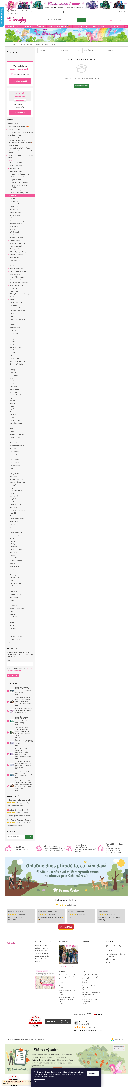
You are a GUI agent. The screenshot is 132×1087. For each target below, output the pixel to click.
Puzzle (12, 263)
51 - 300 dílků (14, 375)
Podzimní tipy (63, 986)
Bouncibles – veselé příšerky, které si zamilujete (91, 994)
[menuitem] (13, 26)
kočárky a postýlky (16, 505)
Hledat (81, 20)
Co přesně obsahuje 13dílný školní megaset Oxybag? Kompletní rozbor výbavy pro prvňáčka (68, 978)
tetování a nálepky (15, 530)
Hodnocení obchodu (66, 900)
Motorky (13, 196)
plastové (12, 426)
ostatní (12, 322)
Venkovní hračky (15, 240)
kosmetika (13, 314)
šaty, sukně (13, 547)
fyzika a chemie (15, 566)
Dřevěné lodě (14, 232)
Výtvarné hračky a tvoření (18, 271)
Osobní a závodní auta (18, 177)
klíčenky (12, 544)
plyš (11, 589)
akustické (13, 513)
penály (12, 600)
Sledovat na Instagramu (70, 967)
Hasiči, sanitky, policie (18, 190)
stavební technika (15, 420)
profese (12, 440)
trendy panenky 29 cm (17, 479)
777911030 (112, 962)
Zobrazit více (66, 927)
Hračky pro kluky (15, 169)
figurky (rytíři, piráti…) (17, 364)
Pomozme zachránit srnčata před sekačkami (91, 987)
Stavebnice (13, 266)
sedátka (12, 555)
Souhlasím (93, 1073)
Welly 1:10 (14, 201)
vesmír (12, 409)
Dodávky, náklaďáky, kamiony (20, 193)
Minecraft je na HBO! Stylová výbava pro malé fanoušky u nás (67, 1000)
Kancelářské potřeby (14, 135)
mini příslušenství (15, 395)
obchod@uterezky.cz (116, 946)
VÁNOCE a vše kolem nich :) (16, 639)
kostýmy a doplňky (16, 437)
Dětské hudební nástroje (17, 243)
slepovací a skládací (16, 308)
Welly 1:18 (14, 198)
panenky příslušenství (16, 347)
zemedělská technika (16, 423)
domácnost (13, 443)
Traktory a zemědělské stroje (20, 174)
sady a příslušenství (16, 359)
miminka (12, 384)
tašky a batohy (14, 535)
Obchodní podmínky (55, 12)
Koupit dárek (20, 112)
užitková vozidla (15, 471)
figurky (12, 339)
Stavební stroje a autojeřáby (20, 183)
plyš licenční (13, 336)
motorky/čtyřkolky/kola (17, 319)
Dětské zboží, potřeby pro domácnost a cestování (20, 152)
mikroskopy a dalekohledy (18, 510)
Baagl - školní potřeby (14, 130)
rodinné (12, 325)
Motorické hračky (15, 260)
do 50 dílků (13, 448)
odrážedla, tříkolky (16, 586)
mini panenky (14, 333)
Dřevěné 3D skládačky (17, 246)
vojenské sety (14, 578)
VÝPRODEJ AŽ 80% (13, 124)
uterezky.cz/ (113, 959)
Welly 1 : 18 (14, 207)
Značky (10, 642)
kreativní (12, 316)
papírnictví (13, 398)
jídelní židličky (14, 558)
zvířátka (12, 342)
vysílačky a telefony (16, 595)
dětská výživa (14, 575)
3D (10, 457)
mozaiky (12, 524)
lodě (11, 580)
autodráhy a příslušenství (18, 311)
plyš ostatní (13, 552)
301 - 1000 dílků (14, 451)
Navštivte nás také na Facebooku (117, 955)
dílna (11, 429)
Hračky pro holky (15, 249)
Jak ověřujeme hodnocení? (43, 953)
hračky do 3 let (14, 474)
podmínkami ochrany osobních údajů (20, 670)
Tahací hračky (14, 291)
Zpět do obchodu (81, 86)
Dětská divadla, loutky (17, 285)
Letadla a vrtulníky (16, 224)
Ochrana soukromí (41, 951)
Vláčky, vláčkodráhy (16, 166)
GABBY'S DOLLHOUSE (16, 631)
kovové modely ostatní (17, 519)
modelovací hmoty (15, 328)
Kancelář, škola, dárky (14, 138)
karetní (12, 378)
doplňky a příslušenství (17, 434)
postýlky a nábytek (16, 561)
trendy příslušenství (16, 485)
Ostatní (12, 235)
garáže (12, 432)
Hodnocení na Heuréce (42, 956)
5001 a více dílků (15, 465)
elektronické (14, 496)
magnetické (13, 572)
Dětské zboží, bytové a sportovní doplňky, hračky (21, 156)
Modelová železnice (16, 238)
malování (12, 541)
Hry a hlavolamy (15, 257)
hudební (12, 634)
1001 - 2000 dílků (15, 460)
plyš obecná (13, 392)
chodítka (12, 493)
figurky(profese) (15, 597)
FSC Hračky (13, 305)
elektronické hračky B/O (17, 482)
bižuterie (12, 401)
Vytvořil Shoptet (120, 1040)
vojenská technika (15, 583)
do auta (12, 625)
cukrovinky (13, 606)
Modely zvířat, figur (16, 302)
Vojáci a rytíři (14, 226)
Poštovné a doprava (72, 12)
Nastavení (39, 1082)
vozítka (12, 569)
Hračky (10, 160)
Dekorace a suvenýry (16, 269)
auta (11, 356)
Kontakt (37, 961)
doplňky (12, 623)
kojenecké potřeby (16, 637)
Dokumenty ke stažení (42, 959)
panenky (12, 370)
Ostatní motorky (16, 204)
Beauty (12, 297)
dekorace (13, 403)
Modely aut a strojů (16, 171)
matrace (12, 564)
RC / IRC (12, 344)
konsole (12, 614)
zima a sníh (13, 418)
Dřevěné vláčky (15, 215)
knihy (11, 527)
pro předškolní (14, 499)
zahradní (12, 367)
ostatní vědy (14, 521)
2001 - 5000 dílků (15, 462)
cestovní (12, 468)
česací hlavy (13, 387)
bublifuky (13, 415)
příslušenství (14, 350)
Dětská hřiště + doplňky (17, 277)
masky (12, 611)
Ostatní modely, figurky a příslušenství (19, 186)
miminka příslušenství (16, 381)
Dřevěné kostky (15, 274)
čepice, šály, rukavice (16, 550)
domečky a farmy (15, 516)
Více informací (49, 1076)
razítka (12, 538)
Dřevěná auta (14, 210)
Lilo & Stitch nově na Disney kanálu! (67, 992)
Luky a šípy (13, 299)
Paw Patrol (13, 628)
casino (12, 603)
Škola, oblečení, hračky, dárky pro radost (20, 132)
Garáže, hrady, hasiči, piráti (18, 221)
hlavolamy (13, 330)
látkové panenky (15, 389)
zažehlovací (13, 592)
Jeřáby (12, 229)
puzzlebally (13, 454)
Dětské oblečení (13, 145)
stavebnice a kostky (16, 502)
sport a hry (13, 373)
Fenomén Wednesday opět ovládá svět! (90, 1001)
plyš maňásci (14, 620)
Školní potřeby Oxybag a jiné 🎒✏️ (18, 127)
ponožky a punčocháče (17, 609)
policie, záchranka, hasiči (17, 361)
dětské (12, 412)
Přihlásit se (12, 675)
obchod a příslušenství (17, 446)
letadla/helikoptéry (16, 491)
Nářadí (12, 218)
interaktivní (13, 353)
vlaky (11, 488)
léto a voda (13, 507)
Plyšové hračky (14, 288)
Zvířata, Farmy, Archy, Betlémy (19, 294)
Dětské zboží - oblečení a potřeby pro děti (21, 148)
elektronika (13, 476)
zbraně (12, 406)
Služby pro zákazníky (16, 255)
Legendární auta (16, 180)
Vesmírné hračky (15, 212)
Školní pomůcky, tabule (17, 280)
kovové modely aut (16, 533)
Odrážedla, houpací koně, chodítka (21, 252)
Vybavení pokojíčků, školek (18, 163)
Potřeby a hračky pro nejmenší (19, 283)
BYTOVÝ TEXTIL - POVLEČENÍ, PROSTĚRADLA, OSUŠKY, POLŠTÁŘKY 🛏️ (20, 142)
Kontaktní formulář (19, 81)
